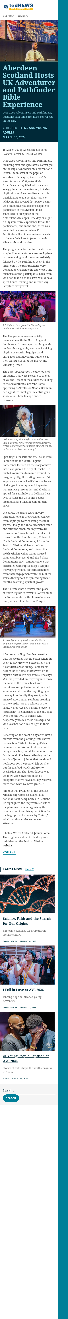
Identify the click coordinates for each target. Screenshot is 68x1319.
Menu (24, 15)
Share (10, 852)
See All (29, 869)
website (7, 845)
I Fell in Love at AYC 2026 (23, 989)
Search (10, 15)
